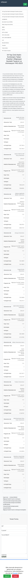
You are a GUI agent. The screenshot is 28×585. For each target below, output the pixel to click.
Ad (3, 526)
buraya (15, 573)
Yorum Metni (5, 535)
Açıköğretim (4, 19)
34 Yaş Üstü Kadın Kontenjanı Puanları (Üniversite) (13, 16)
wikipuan (4, 2)
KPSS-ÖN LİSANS (5, 35)
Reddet (15, 576)
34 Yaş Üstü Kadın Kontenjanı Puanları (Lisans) (12, 11)
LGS (3, 40)
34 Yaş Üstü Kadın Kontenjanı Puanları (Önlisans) (12, 14)
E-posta (4, 530)
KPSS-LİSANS (5, 32)
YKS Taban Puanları (6, 50)
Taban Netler (5, 48)
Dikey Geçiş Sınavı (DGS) (7, 24)
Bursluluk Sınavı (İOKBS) (7, 22)
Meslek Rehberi (5, 42)
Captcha (4, 555)
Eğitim (3, 27)
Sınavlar (4, 45)
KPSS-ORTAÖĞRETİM (6, 37)
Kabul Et (7, 576)
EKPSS (3, 29)
